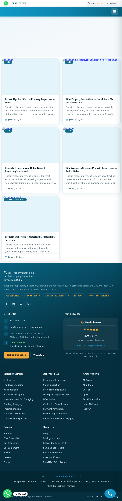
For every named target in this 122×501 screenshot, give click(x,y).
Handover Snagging (14, 384)
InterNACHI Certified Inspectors (66, 481)
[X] (28, 304)
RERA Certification (52, 457)
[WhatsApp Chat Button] (7, 493)
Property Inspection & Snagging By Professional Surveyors (30, 238)
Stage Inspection (51, 384)
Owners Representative (55, 413)
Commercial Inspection (15, 418)
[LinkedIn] (21, 304)
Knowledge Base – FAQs (55, 442)
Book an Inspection (16, 354)
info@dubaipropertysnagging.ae (26, 327)
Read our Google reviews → (91, 345)
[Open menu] (114, 11)
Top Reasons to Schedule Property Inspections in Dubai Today (91, 169)
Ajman (86, 394)
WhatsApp (38, 355)
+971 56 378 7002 (18, 320)
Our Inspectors (11, 442)
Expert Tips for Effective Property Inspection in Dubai (30, 100)
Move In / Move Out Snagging (18, 399)
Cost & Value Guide (52, 452)
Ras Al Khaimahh (91, 399)
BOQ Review (49, 399)
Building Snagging (13, 404)
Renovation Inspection (54, 380)
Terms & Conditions (94, 496)
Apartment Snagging (14, 394)
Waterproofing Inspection (56, 394)
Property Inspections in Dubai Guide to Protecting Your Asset (25, 169)
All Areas (87, 380)
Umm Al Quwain (91, 404)
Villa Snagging (11, 389)
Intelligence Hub (51, 438)
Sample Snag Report (53, 447)
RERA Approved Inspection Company (29, 481)
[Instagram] (13, 304)
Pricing (7, 452)
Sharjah (87, 389)
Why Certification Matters (98, 481)
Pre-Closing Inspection (54, 389)
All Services (9, 380)
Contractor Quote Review (55, 404)
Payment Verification (53, 408)
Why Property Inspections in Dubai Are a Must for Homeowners (90, 100)
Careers (7, 457)
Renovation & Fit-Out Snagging (58, 418)
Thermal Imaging (12, 408)
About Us (8, 433)
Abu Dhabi (88, 384)
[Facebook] (6, 304)
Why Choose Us (11, 438)
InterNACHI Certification (55, 462)
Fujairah (87, 408)
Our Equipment (11, 447)
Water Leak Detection (14, 413)
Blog (45, 433)
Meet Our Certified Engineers (61, 485)
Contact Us (9, 462)
